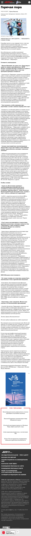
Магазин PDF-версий (8, 457)
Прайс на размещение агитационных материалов (11, 471)
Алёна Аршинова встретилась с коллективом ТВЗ (15, 432)
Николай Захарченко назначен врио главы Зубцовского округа (15, 419)
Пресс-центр (24, 455)
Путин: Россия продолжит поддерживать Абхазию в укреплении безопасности (15, 439)
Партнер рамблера (16, 527)
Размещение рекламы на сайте (12, 466)
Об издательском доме (9, 455)
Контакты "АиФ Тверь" (9, 463)
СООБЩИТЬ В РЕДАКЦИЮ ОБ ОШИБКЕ (13, 474)
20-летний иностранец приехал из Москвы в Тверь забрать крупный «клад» (15, 426)
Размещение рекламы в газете (12, 468)
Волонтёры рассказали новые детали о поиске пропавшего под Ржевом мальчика (15, 412)
